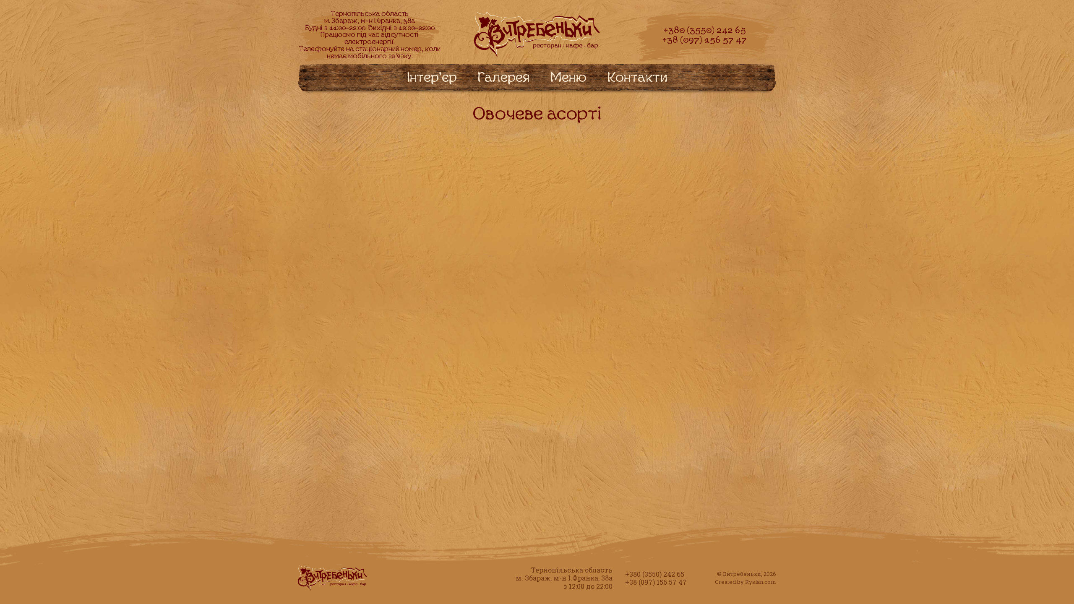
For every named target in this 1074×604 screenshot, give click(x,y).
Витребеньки (742, 574)
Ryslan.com (760, 582)
